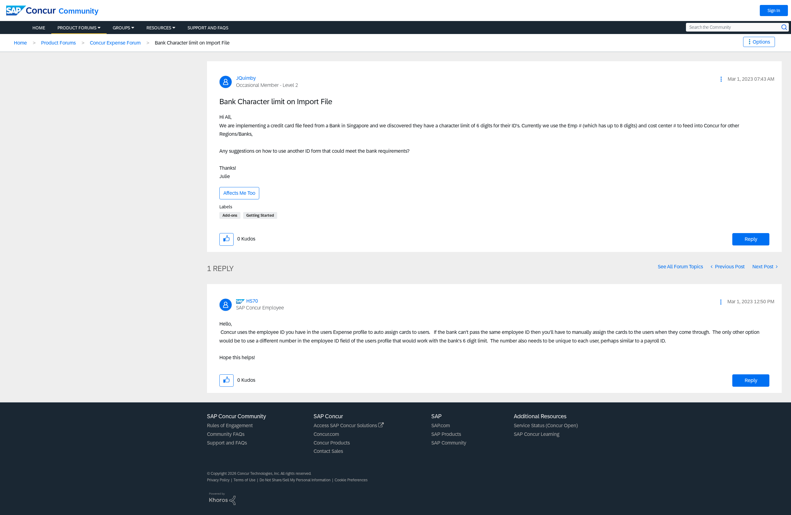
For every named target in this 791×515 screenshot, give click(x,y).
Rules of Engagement (230, 425)
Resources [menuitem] (158, 27)
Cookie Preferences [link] (351, 480)
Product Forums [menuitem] (76, 27)
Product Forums (58, 42)
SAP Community (448, 442)
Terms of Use (245, 480)
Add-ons (229, 215)
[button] (721, 79)
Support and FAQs (227, 442)
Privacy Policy (218, 480)
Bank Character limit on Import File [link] (192, 42)
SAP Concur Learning (536, 434)
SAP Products (446, 434)
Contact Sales (328, 451)
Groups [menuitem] (121, 27)
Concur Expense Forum (115, 42)
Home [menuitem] (38, 27)
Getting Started (260, 215)
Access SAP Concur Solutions (346, 425)
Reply (751, 239)
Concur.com (326, 434)
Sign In (774, 10)
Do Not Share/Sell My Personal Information (295, 480)
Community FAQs (225, 434)
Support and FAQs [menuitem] (208, 27)
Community (79, 11)
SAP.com (440, 425)
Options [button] (761, 42)
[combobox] (737, 27)
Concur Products (332, 442)
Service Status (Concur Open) (546, 425)
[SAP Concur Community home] (31, 10)
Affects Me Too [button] (239, 193)
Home (20, 42)
